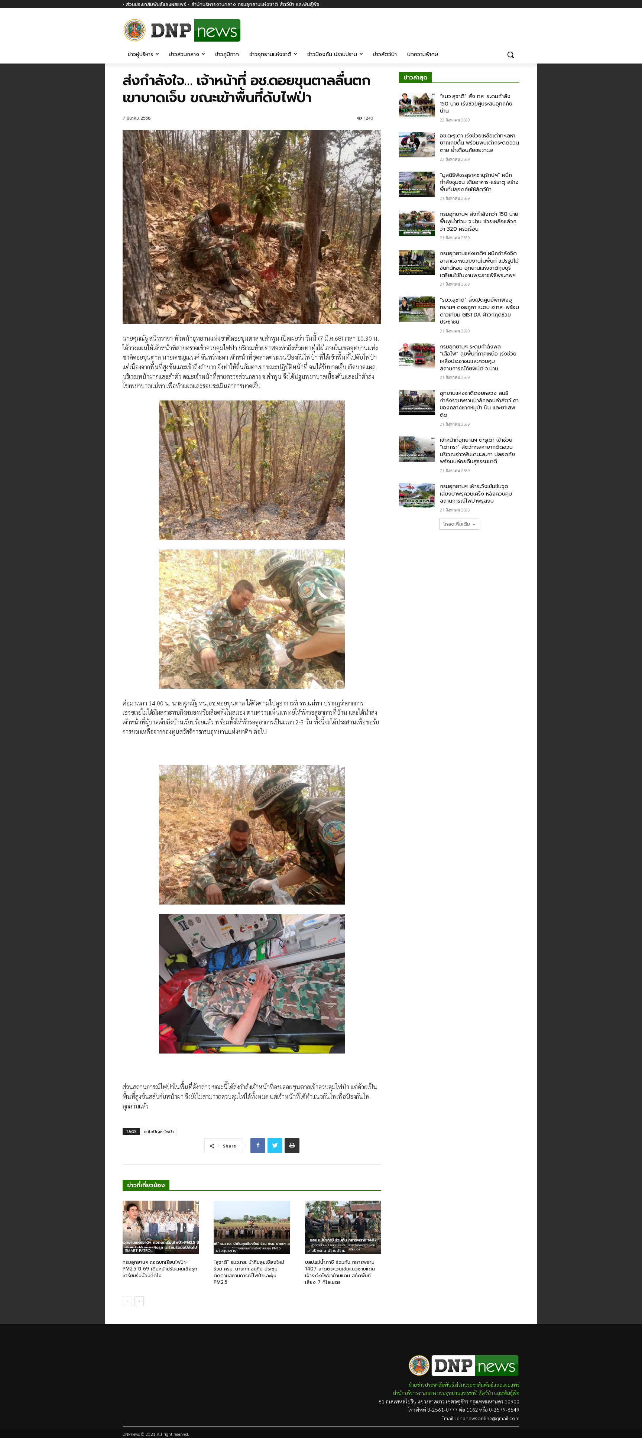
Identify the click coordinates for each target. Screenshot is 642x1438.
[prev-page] (127, 1301)
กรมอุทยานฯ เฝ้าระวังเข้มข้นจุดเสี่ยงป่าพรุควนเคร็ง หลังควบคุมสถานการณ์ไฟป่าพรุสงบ (476, 494)
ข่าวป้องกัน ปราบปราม (326, 1250)
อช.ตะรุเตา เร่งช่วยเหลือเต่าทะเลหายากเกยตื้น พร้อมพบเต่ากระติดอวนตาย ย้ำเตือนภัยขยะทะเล (479, 143)
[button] (510, 55)
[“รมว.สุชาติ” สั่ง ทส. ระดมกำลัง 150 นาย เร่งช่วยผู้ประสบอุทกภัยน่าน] (417, 105)
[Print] (292, 1145)
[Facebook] (515, 25)
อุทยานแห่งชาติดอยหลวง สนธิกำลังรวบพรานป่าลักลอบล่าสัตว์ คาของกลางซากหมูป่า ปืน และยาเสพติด (479, 404)
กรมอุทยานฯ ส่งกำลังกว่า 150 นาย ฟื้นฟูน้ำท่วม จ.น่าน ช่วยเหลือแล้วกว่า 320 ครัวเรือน (479, 221)
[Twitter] (275, 1145)
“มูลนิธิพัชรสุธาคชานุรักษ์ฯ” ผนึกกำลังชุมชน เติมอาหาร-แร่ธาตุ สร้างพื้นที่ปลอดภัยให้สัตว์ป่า (479, 182)
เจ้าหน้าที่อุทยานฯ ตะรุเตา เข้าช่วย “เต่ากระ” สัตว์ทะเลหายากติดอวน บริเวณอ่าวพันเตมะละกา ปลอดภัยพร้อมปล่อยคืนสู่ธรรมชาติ (477, 451)
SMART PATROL (139, 1250)
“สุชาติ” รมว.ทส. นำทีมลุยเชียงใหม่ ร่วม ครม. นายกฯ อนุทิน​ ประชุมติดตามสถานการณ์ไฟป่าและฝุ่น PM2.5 (249, 1272)
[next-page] (139, 1301)
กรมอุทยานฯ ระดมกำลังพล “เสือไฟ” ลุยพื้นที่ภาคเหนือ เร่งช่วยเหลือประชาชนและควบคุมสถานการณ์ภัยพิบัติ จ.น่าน (478, 358)
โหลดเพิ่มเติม (456, 524)
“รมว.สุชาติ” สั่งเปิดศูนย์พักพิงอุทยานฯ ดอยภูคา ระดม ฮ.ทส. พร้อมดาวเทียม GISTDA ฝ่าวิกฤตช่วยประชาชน (479, 311)
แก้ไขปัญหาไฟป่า (159, 1132)
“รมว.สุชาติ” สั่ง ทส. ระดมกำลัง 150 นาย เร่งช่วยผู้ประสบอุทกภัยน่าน (476, 103)
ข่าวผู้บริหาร (226, 1250)
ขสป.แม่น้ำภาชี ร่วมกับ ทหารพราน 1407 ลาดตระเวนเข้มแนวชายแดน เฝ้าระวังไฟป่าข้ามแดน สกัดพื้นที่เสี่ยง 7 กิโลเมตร (340, 1272)
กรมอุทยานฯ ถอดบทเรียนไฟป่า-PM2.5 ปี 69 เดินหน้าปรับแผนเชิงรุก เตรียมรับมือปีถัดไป (160, 1269)
